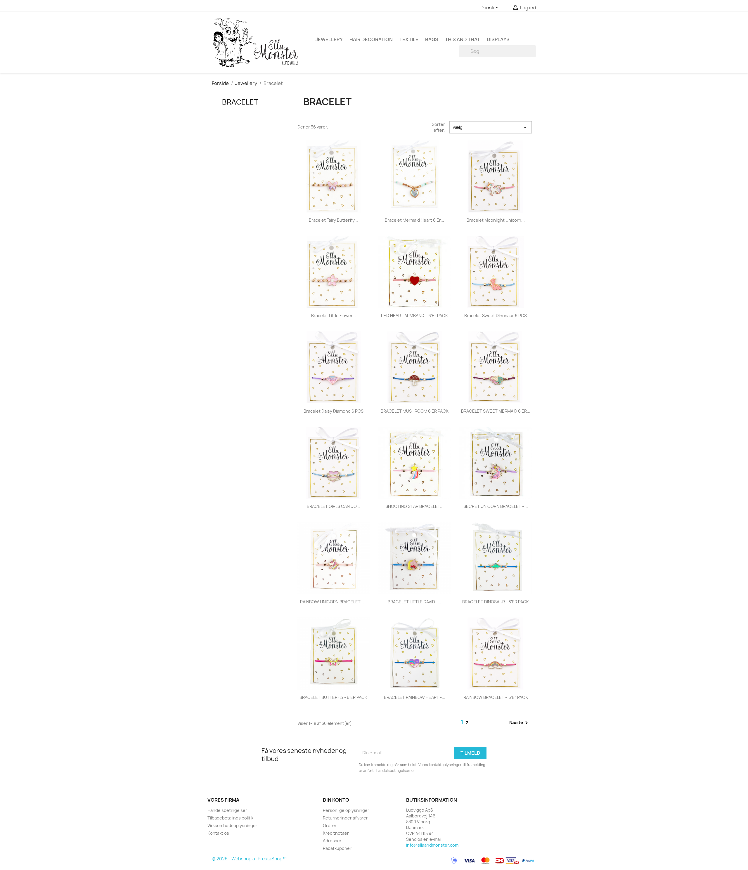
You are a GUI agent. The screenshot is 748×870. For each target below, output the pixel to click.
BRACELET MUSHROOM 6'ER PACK (415, 411)
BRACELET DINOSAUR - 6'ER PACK (495, 602)
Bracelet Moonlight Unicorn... (496, 220)
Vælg (491, 127)
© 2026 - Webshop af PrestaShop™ (249, 859)
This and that (462, 39)
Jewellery (329, 39)
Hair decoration (371, 39)
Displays (498, 39)
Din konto (336, 800)
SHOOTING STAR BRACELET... (414, 506)
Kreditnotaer (336, 833)
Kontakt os (218, 833)
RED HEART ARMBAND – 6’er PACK (414, 315)
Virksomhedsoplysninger (232, 825)
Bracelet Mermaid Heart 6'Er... (414, 220)
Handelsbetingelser (227, 810)
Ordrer (330, 825)
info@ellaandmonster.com (432, 845)
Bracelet (240, 102)
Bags (431, 39)
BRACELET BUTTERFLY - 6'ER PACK (333, 697)
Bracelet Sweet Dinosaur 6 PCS (495, 315)
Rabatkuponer (337, 848)
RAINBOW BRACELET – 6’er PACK (495, 697)
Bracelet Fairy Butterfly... (333, 220)
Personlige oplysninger (346, 810)
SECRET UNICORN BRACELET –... (495, 506)
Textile (408, 39)
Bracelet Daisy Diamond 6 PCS (333, 411)
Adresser (332, 840)
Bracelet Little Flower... (333, 315)
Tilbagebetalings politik (230, 818)
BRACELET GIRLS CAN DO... (333, 506)
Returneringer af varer (345, 818)
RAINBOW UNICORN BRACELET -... (333, 602)
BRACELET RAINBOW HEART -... (414, 697)
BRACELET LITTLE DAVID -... (414, 602)
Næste (519, 722)
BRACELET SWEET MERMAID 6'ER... (495, 411)
